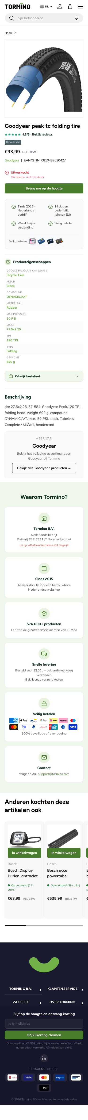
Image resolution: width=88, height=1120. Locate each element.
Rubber (12, 307)
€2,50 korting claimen (44, 1035)
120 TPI (12, 340)
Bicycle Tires (16, 275)
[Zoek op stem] (76, 18)
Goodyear (12, 160)
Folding (12, 351)
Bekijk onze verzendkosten (44, 679)
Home (9, 33)
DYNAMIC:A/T (17, 297)
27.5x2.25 (14, 329)
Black (11, 286)
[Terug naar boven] (44, 964)
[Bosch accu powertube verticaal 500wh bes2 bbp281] (64, 841)
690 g (11, 362)
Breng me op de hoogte (44, 188)
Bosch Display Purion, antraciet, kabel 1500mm (23, 876)
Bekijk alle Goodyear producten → (44, 468)
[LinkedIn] (44, 1058)
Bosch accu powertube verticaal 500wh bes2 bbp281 (61, 878)
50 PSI (11, 318)
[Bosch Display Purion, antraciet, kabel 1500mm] (24, 841)
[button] (70, 6)
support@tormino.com (53, 774)
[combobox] (44, 18)
